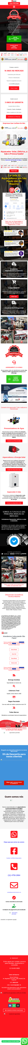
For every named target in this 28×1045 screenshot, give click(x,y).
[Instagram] (18, 1005)
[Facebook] (10, 1005)
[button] (14, 7)
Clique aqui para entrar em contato (14, 842)
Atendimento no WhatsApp (14, 116)
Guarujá (14, 643)
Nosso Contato (14, 88)
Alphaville (21, 642)
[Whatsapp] (14, 1005)
